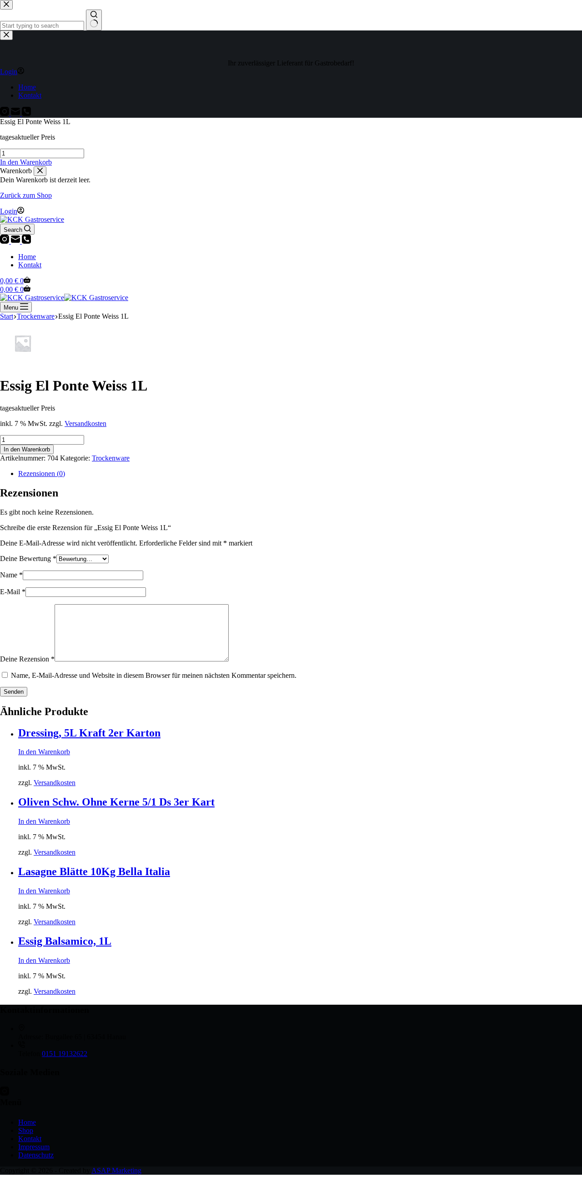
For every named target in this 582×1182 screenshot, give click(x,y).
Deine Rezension (27, 659)
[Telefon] (26, 241)
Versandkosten (85, 423)
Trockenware (111, 458)
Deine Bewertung (28, 558)
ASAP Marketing (116, 1170)
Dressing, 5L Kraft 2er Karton (89, 733)
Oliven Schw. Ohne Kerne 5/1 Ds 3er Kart (116, 802)
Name (11, 575)
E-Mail (12, 592)
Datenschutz (36, 1155)
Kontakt (29, 265)
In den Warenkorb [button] (26, 162)
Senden (14, 691)
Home (27, 256)
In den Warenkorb (27, 449)
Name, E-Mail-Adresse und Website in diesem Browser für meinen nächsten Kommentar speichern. (153, 675)
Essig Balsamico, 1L (64, 941)
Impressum (34, 1147)
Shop (25, 1130)
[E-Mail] (16, 241)
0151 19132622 (64, 1053)
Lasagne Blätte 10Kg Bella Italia (94, 871)
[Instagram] (5, 241)
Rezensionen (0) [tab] (41, 473)
